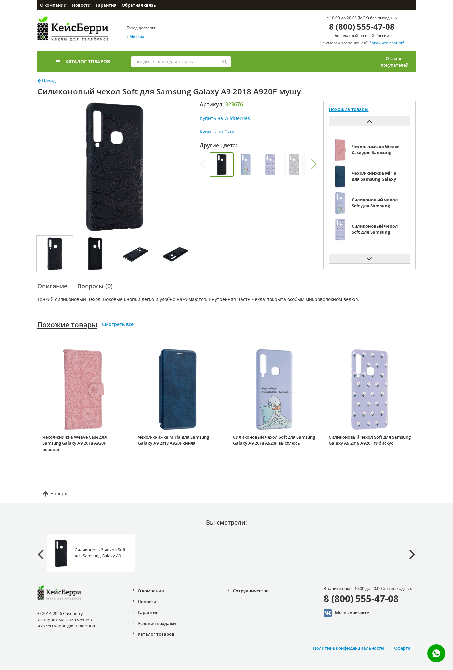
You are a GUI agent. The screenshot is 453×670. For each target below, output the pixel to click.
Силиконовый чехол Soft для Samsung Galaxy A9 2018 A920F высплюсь (274, 440)
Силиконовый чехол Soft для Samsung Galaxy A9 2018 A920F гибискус (370, 440)
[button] (314, 164)
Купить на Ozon (218, 131)
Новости (81, 5)
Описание (52, 286)
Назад (48, 81)
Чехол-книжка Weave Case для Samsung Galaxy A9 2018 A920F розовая (74, 443)
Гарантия (106, 5)
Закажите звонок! (386, 43)
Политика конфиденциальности (348, 648)
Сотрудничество (251, 591)
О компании (53, 5)
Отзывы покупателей (395, 61)
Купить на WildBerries (225, 118)
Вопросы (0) (95, 286)
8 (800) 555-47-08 (362, 26)
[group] (222, 164)
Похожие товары (67, 324)
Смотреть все (118, 324)
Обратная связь (139, 5)
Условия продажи (157, 623)
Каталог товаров (87, 61)
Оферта (402, 648)
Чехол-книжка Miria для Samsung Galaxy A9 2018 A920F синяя (173, 440)
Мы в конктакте (352, 613)
